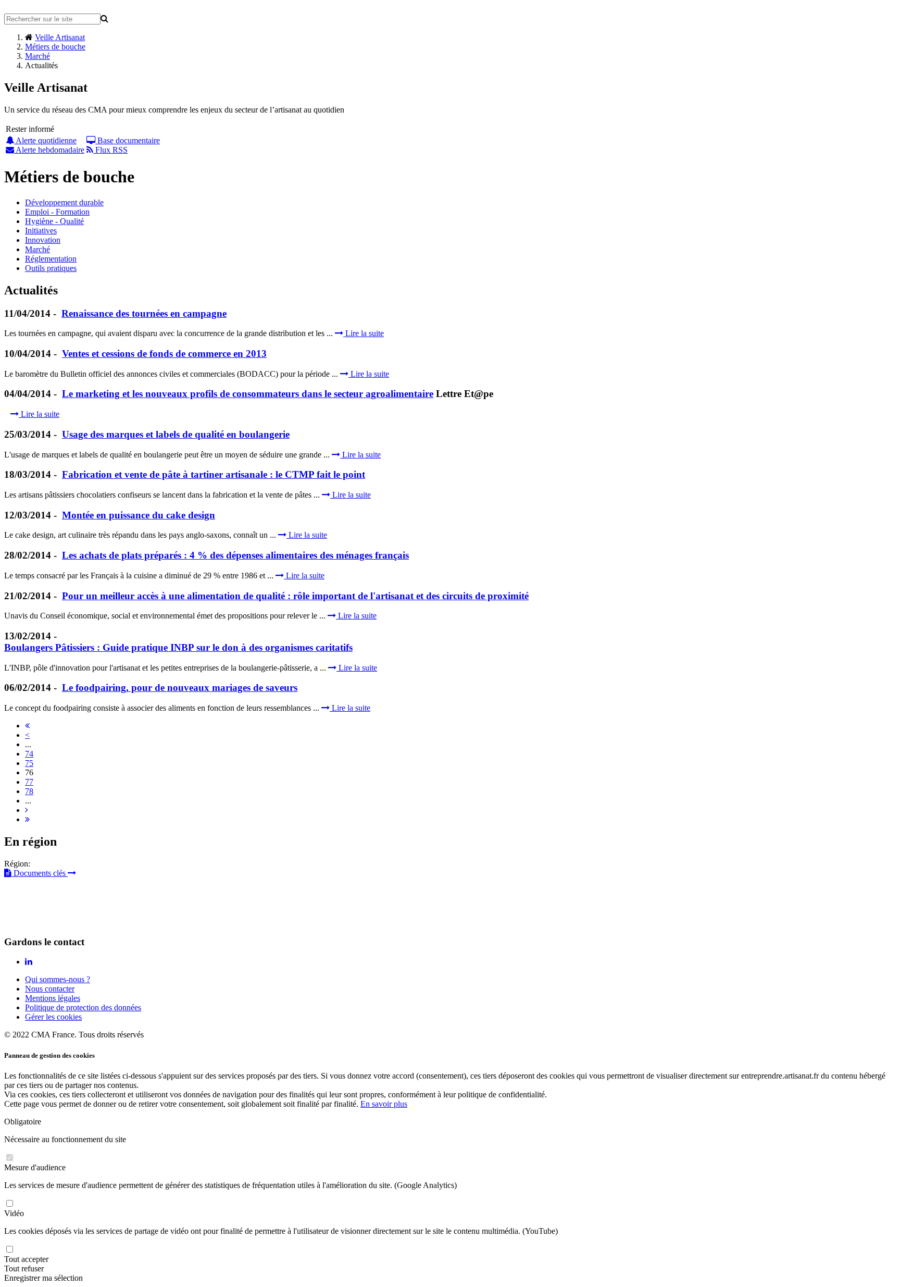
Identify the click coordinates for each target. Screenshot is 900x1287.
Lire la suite (363, 333)
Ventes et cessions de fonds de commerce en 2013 (164, 353)
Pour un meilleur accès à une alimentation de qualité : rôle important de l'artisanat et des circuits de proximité (295, 595)
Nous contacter (49, 988)
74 (29, 753)
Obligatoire (22, 1121)
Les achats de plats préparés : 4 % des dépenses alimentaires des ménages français (235, 555)
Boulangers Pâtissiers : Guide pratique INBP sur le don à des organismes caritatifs (178, 647)
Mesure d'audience (35, 1167)
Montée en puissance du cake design (138, 515)
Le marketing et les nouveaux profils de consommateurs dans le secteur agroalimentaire (247, 393)
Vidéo (14, 1213)
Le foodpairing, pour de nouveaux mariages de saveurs (179, 687)
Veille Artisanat (60, 37)
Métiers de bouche (55, 46)
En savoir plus (383, 1103)
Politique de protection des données (83, 1007)
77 (29, 781)
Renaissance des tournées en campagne (144, 313)
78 (29, 791)
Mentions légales (52, 998)
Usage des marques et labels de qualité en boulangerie (176, 434)
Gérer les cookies (53, 1016)
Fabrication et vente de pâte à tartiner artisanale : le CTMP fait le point (213, 474)
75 (29, 763)
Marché (37, 56)
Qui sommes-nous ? (57, 979)
